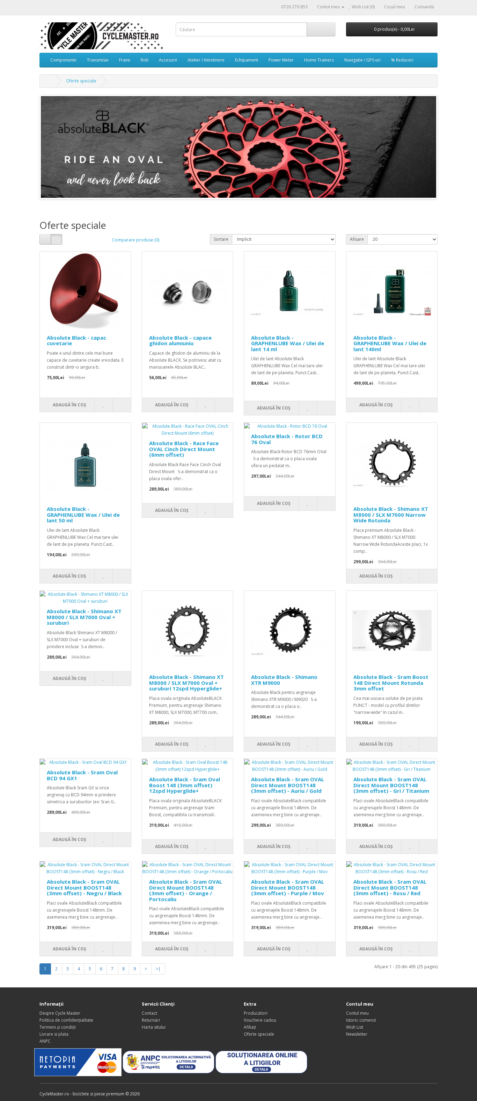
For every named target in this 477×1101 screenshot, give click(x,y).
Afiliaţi (250, 1027)
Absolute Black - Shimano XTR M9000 (284, 679)
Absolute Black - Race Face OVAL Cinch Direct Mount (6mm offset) (184, 449)
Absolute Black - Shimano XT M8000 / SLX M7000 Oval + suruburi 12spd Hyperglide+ (186, 682)
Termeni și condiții (57, 1027)
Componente (63, 60)
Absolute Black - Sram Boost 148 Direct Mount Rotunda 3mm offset (390, 682)
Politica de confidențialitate (66, 1020)
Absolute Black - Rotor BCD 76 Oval (287, 439)
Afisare (357, 239)
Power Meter (281, 60)
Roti (144, 60)
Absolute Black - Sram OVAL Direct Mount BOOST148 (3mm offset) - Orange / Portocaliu (185, 890)
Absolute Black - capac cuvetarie (76, 340)
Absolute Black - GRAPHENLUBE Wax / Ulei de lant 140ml (389, 343)
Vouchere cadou (260, 1020)
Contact (149, 1013)
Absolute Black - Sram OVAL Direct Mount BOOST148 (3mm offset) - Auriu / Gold (287, 785)
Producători (255, 1013)
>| (158, 969)
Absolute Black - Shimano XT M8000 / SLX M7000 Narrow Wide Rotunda (390, 514)
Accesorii (168, 60)
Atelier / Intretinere (206, 60)
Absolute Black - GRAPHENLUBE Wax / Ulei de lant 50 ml (83, 514)
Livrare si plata (53, 1034)
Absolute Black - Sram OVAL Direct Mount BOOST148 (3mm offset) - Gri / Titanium (391, 785)
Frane (124, 60)
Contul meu (357, 1013)
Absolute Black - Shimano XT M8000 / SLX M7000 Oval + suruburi (84, 617)
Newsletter (356, 1034)
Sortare (221, 239)
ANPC (45, 1041)
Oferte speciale (81, 81)
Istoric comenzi (361, 1020)
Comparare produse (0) (135, 240)
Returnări (151, 1020)
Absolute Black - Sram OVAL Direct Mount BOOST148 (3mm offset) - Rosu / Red (389, 887)
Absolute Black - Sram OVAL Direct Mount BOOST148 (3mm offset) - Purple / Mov (287, 887)
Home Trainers (319, 60)
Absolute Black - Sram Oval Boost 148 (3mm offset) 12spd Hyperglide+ (184, 785)
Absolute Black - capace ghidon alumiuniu (180, 340)
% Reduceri (402, 60)
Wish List (354, 1027)
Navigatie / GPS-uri (362, 60)
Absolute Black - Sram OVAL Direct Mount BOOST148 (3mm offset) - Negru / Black (84, 887)
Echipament (246, 60)
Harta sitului (154, 1027)
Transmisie (98, 60)
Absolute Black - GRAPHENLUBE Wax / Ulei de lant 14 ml (287, 343)
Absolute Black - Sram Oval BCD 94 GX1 (82, 775)
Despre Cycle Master (59, 1013)
